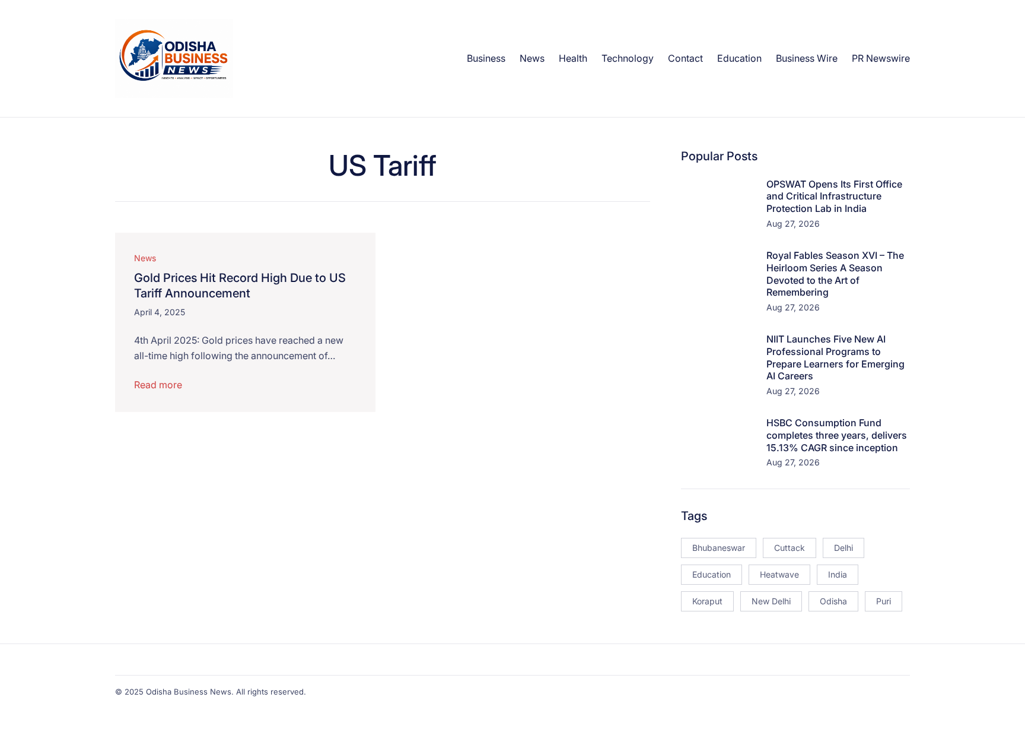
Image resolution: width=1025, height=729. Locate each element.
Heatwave (779, 574)
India (837, 574)
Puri (883, 601)
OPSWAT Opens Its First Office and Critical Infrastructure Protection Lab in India (834, 196)
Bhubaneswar (718, 548)
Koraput (707, 601)
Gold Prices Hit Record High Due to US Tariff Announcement (240, 285)
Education (711, 574)
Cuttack (789, 548)
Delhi (843, 548)
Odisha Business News (188, 691)
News (145, 258)
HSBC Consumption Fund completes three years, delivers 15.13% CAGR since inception (836, 435)
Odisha (833, 601)
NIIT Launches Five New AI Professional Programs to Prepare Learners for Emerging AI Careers (835, 357)
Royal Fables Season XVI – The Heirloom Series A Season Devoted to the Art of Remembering (835, 273)
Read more (158, 385)
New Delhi (771, 601)
